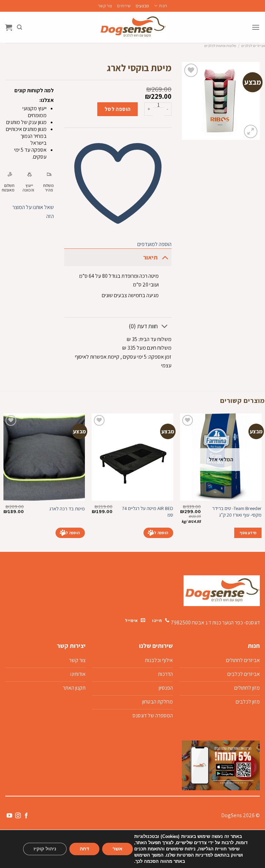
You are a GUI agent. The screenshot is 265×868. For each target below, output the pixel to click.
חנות (163, 6)
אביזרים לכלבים (253, 45)
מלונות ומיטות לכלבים (220, 45)
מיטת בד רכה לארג (67, 509)
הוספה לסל (118, 109)
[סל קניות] (8, 27)
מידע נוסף (247, 532)
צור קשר (105, 6)
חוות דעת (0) (143, 326)
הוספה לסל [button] (158, 532)
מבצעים (142, 6)
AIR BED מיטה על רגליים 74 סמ (147, 511)
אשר (117, 849)
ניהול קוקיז (44, 849)
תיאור (150, 257)
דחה (84, 849)
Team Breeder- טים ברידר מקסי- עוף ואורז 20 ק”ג (237, 511)
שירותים (124, 6)
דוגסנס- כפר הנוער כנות (236, 622)
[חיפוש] (19, 27)
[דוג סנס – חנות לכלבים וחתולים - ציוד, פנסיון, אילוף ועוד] (132, 27)
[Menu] (256, 27)
